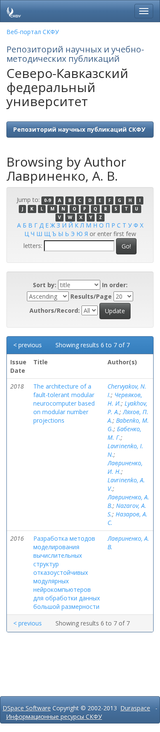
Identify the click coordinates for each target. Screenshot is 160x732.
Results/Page (91, 296)
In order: (115, 285)
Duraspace (135, 708)
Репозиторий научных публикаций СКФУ (79, 129)
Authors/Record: (54, 310)
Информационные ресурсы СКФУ (54, 716)
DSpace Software (27, 708)
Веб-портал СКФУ (32, 32)
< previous (27, 345)
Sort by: (44, 285)
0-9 (47, 200)
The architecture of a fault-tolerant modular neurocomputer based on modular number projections (64, 403)
